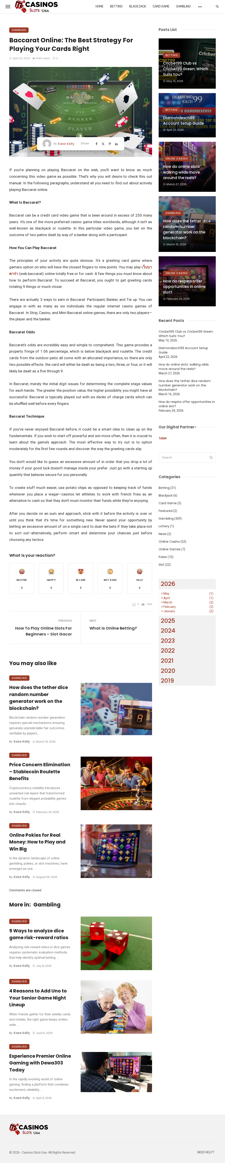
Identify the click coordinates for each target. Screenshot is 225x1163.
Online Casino (176, 158)
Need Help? (205, 1152)
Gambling (183, 6)
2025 (168, 620)
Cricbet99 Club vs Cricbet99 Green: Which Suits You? (185, 69)
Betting (116, 6)
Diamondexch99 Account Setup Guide (183, 120)
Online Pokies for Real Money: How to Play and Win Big (37, 842)
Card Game (161, 6)
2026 (168, 584)
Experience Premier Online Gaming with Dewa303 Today (40, 1063)
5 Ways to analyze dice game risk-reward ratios (38, 934)
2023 (168, 640)
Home (99, 6)
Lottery (164, 526)
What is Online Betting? (113, 628)
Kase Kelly (66, 144)
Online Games (170, 549)
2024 (168, 630)
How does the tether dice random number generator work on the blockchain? (38, 697)
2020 (168, 670)
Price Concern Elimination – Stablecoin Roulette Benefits (39, 771)
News (163, 534)
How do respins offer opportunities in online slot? (184, 286)
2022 (168, 650)
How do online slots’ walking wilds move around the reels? (182, 172)
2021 (167, 660)
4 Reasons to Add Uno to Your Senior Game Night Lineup (38, 998)
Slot (161, 564)
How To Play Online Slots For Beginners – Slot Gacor (43, 631)
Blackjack (137, 6)
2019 (167, 680)
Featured (165, 511)
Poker (163, 557)
